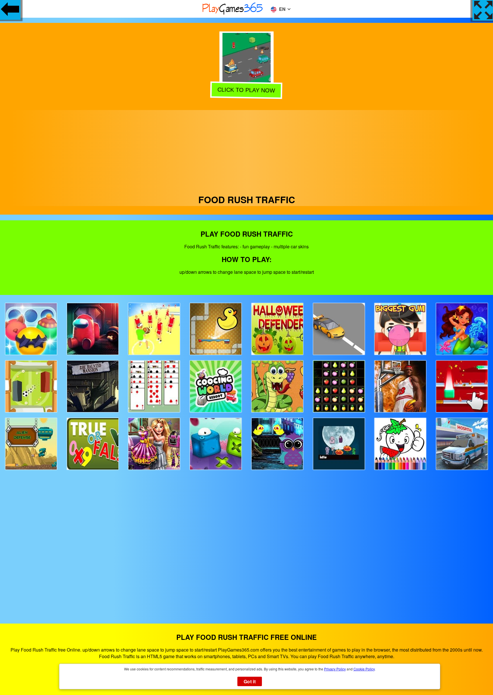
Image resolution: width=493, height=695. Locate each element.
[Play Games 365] (232, 13)
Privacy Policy (335, 668)
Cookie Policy (364, 668)
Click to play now (246, 90)
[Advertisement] (246, 150)
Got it (250, 681)
